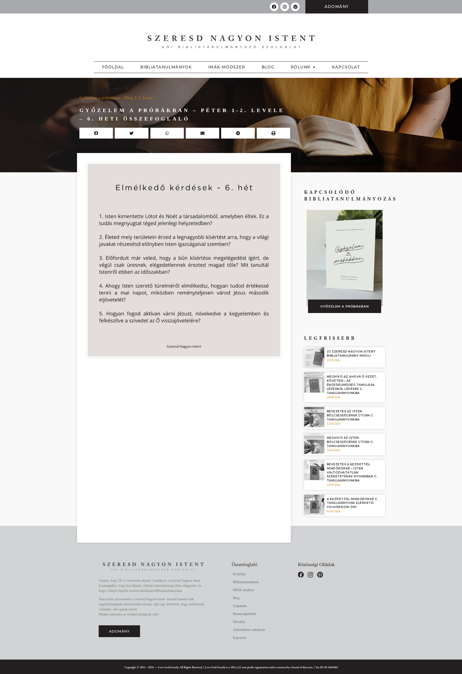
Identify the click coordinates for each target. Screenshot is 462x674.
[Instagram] (284, 6)
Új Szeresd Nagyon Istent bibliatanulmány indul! (351, 353)
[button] (96, 133)
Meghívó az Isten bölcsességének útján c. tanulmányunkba (350, 442)
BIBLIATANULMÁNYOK (166, 67)
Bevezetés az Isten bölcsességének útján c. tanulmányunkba (350, 415)
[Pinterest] (295, 6)
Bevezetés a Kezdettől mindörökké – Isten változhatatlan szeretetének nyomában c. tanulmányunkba (352, 472)
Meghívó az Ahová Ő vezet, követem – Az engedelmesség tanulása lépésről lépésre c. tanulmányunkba (352, 384)
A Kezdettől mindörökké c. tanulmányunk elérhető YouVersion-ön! (352, 503)
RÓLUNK (300, 67)
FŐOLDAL (113, 67)
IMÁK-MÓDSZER (226, 67)
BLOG (268, 67)
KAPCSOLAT (346, 67)
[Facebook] (274, 6)
